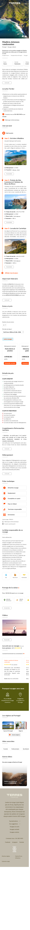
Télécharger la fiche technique (12, 120)
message (4, 116)
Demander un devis (10, 363)
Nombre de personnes (8, 322)
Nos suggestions (13, 823)
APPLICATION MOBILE (12, 295)
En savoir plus (7, 608)
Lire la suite (7, 82)
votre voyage (8, 339)
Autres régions (16, 734)
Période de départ (7, 329)
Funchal (5, 749)
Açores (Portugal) (8, 731)
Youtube (21, 842)
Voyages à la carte (14, 826)
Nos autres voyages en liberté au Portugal (12, 762)
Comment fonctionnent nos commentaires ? (12, 653)
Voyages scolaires (14, 832)
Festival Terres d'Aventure (18, 857)
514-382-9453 (18, 114)
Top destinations (13, 821)
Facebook (7, 842)
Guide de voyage (6, 861)
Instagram (14, 842)
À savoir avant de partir (9, 524)
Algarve (21, 731)
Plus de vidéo (7, 639)
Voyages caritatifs (14, 829)
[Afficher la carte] (3, 133)
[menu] (26, 3)
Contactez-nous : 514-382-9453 (14, 838)
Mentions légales (6, 856)
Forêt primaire (15, 749)
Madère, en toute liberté (10, 781)
